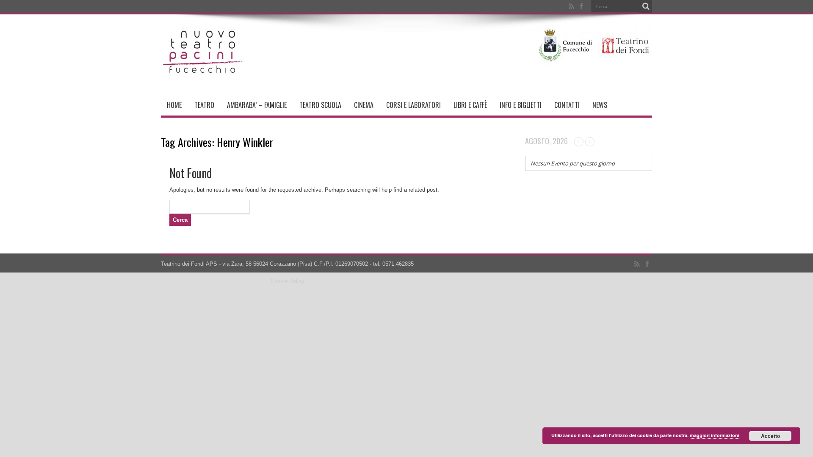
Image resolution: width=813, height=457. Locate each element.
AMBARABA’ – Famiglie (257, 105)
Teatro (204, 105)
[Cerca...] (645, 6)
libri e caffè (470, 105)
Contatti (567, 105)
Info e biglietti (521, 105)
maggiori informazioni (714, 435)
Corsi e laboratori (413, 105)
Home (174, 105)
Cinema (363, 105)
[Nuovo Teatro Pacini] (203, 73)
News (599, 105)
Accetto (770, 436)
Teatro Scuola (320, 105)
